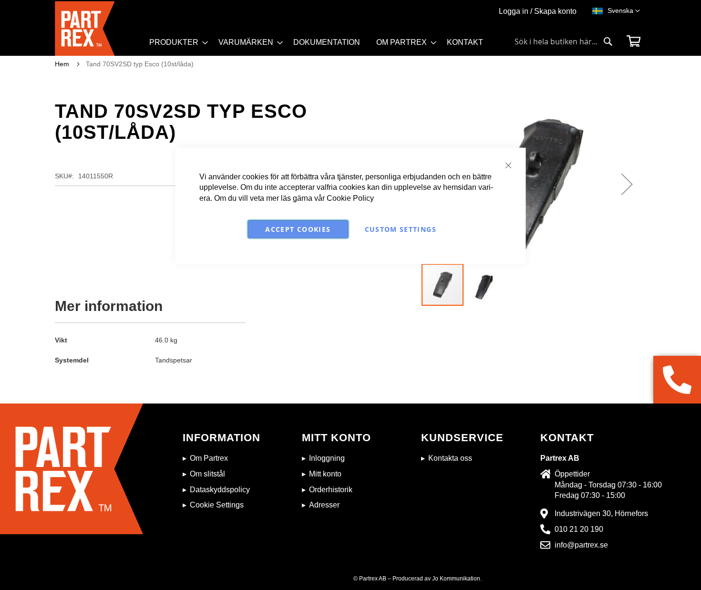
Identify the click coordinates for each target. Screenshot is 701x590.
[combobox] (563, 41)
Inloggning (327, 458)
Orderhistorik (330, 490)
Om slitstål (207, 474)
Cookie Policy (350, 198)
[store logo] (99, 28)
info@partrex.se (581, 545)
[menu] (320, 45)
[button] (624, 11)
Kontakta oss (450, 458)
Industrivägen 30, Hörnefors (601, 513)
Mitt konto (325, 474)
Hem (62, 64)
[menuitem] (176, 42)
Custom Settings (400, 229)
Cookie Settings (217, 505)
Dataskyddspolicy (220, 490)
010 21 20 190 (579, 529)
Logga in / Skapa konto (538, 11)
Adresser (324, 505)
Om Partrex (209, 458)
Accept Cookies (297, 229)
